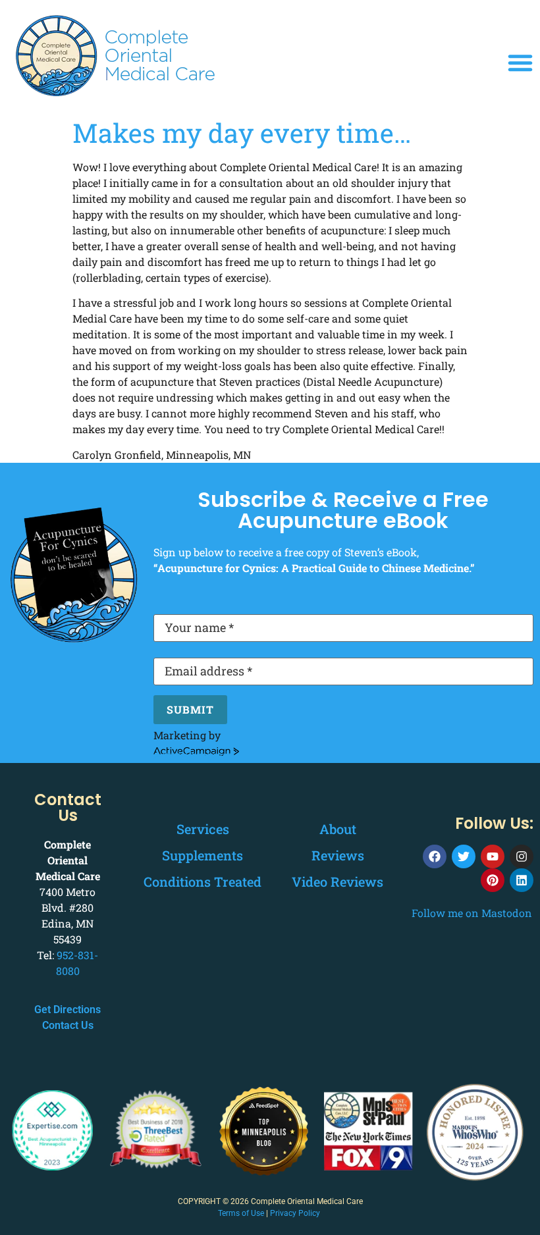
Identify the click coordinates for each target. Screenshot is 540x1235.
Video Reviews (337, 881)
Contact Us (68, 1025)
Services (202, 828)
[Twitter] (463, 856)
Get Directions (67, 1009)
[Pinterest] (492, 880)
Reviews (337, 855)
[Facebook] (434, 856)
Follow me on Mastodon (472, 913)
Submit (190, 709)
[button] (520, 62)
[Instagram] (521, 856)
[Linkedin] (521, 880)
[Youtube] (492, 856)
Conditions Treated (202, 881)
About (337, 828)
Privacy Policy (295, 1213)
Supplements (202, 855)
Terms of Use (241, 1213)
